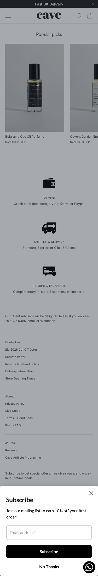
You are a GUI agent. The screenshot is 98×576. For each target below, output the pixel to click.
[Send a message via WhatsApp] (89, 567)
